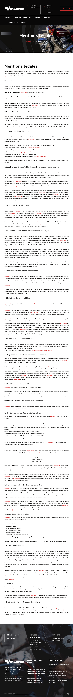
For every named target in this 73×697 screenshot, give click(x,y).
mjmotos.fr (7, 76)
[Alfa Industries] (14, 8)
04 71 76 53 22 (33, 5)
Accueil (7, 18)
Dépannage (48, 18)
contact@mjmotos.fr (35, 7)
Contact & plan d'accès (18, 22)
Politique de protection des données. (42, 350)
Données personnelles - (20, 694)
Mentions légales (31, 694)
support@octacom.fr (25, 152)
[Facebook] (67, 694)
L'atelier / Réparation (23, 18)
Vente (37, 18)
